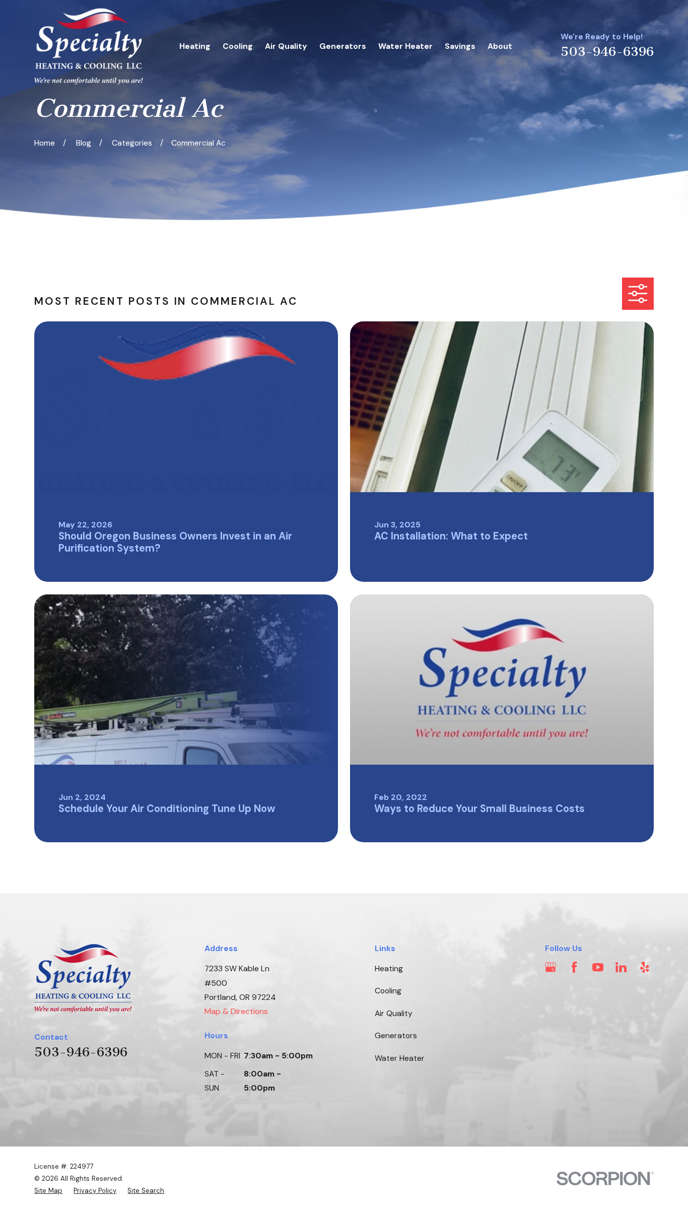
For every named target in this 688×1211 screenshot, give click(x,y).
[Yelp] (644, 967)
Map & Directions (236, 1011)
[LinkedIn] (621, 967)
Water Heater (400, 1058)
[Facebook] (574, 967)
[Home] (88, 46)
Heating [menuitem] (195, 46)
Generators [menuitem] (342, 46)
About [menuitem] (500, 46)
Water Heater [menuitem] (405, 46)
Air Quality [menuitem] (286, 46)
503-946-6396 (607, 51)
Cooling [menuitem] (238, 46)
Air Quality (393, 1013)
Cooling (388, 990)
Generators (396, 1035)
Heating (389, 968)
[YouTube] (597, 967)
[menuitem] (48, 1191)
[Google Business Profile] (550, 967)
